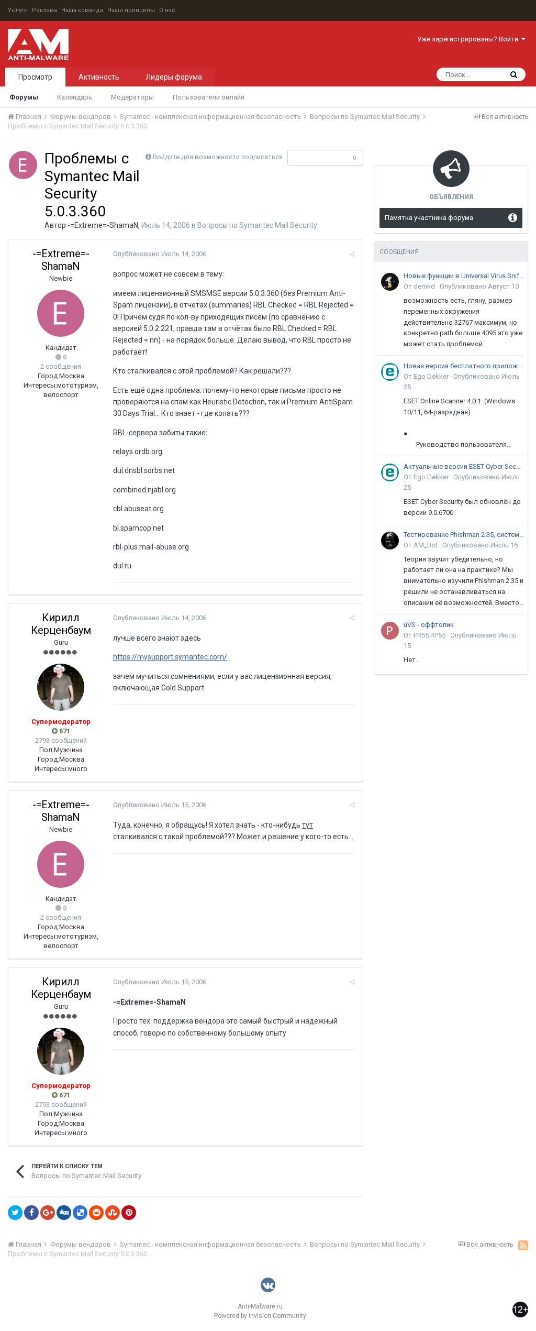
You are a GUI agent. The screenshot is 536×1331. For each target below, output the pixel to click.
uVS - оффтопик (429, 625)
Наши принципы (131, 10)
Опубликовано (159, 254)
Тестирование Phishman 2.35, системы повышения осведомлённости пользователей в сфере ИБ (464, 534)
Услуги (18, 10)
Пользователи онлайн (208, 97)
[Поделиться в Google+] (47, 1212)
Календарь (74, 97)
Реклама (44, 10)
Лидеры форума (174, 77)
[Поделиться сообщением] (352, 254)
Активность (99, 77)
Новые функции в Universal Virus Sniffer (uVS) (464, 276)
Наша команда (82, 10)
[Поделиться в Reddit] (96, 1212)
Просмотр (35, 77)
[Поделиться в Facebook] (31, 1212)
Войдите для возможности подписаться (218, 157)
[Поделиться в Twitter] (15, 1212)
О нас (167, 10)
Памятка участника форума (429, 218)
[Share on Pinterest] (128, 1212)
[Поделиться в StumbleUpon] (112, 1212)
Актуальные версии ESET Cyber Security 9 (464, 466)
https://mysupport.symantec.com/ (170, 657)
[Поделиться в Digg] (64, 1212)
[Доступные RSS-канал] (523, 1245)
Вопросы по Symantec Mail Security (257, 225)
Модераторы (132, 97)
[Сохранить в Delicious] (80, 1212)
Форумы (23, 97)
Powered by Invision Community (260, 1315)
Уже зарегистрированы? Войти (469, 39)
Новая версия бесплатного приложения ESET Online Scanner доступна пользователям (464, 366)
